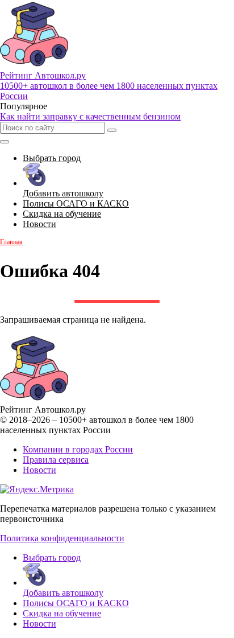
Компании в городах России (78, 449)
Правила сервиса (56, 459)
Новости (39, 470)
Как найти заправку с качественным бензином (90, 116)
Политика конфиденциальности (62, 538)
